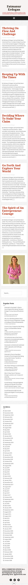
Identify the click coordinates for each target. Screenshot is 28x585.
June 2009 (7, 543)
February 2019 (8, 453)
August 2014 (8, 514)
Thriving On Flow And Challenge (10, 31)
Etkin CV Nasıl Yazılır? (9, 373)
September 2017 (9, 484)
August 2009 (8, 539)
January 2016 (8, 508)
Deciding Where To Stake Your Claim (13, 118)
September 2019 (9, 442)
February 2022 (8, 417)
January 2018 (8, 480)
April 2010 (7, 522)
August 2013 (8, 516)
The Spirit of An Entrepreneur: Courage (13, 211)
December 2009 (9, 531)
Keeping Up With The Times (13, 75)
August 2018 (8, 465)
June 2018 (7, 470)
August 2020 (8, 427)
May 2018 (7, 472)
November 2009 (9, 533)
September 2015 (9, 510)
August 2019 (8, 444)
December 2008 (9, 556)
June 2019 (7, 446)
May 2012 (7, 518)
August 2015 (8, 512)
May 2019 (7, 449)
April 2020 (7, 432)
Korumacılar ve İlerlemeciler (11, 345)
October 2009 (8, 535)
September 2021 (9, 423)
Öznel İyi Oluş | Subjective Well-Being (14, 326)
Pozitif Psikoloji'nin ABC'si (11, 390)
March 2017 (8, 495)
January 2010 (8, 529)
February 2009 (8, 552)
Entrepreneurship (8, 379)
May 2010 (7, 520)
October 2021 (8, 421)
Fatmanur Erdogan (14, 7)
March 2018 (8, 476)
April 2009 (7, 548)
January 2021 (8, 425)
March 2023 (8, 411)
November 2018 (9, 459)
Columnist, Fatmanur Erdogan (8, 37)
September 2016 (9, 499)
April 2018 (7, 474)
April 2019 (7, 451)
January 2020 (8, 436)
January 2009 (8, 554)
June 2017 (7, 489)
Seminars (13, 324)
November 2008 (9, 558)
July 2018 (7, 468)
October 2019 (8, 440)
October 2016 (8, 497)
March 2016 (8, 505)
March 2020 (8, 434)
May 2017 (7, 491)
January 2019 (8, 455)
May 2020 (7, 430)
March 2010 (8, 524)
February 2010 (8, 527)
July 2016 (7, 503)
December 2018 (9, 457)
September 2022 (9, 415)
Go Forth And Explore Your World (11, 168)
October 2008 (8, 560)
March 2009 (8, 550)
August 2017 (8, 487)
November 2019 (9, 438)
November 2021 (9, 419)
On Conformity (8, 337)
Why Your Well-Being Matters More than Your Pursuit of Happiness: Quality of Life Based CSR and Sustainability (14, 320)
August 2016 (8, 501)
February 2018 (8, 478)
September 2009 (9, 537)
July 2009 (7, 541)
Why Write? (7, 365)
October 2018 (8, 461)
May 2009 (7, 545)
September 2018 (9, 463)
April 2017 (7, 493)
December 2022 (9, 413)
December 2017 (9, 482)
